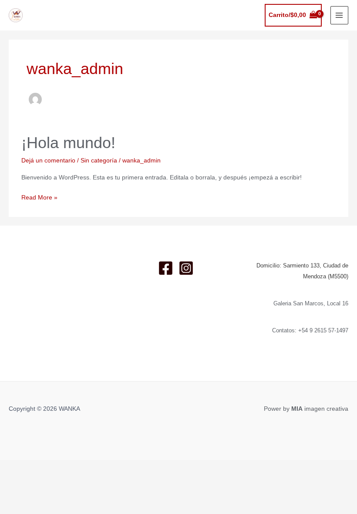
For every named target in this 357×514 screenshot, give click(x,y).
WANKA (43, 10)
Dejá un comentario (48, 160)
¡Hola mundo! (68, 143)
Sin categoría (99, 160)
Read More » (39, 198)
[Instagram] (186, 268)
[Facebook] (165, 268)
